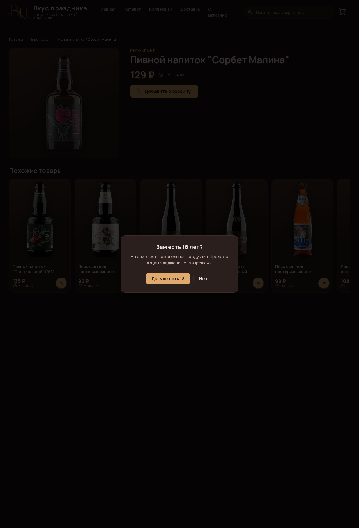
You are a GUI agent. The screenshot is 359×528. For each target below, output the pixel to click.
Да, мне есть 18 (168, 279)
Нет (203, 279)
